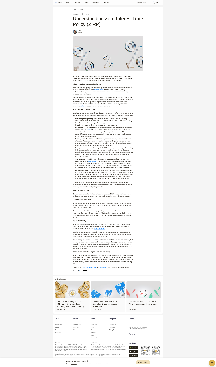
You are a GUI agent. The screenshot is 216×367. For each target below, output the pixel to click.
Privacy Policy (112, 330)
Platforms (57, 327)
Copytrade (106, 2)
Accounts (57, 322)
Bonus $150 (76, 322)
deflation (83, 106)
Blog (92, 327)
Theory (93, 335)
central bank (92, 161)
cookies (74, 364)
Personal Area (141, 2)
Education (94, 332)
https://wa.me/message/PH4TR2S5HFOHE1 (133, 322)
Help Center (112, 327)
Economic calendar (60, 330)
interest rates (98, 90)
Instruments (58, 324)
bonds (88, 130)
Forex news (94, 324)
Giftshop (75, 330)
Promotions (77, 2)
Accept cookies (143, 362)
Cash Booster (76, 324)
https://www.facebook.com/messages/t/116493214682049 (144, 322)
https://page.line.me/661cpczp (140, 322)
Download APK (133, 355)
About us (111, 322)
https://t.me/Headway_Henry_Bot (137, 322)
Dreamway (76, 327)
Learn (86, 2)
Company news (95, 330)
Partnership (95, 2)
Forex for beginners (96, 337)
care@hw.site (142, 328)
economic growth (99, 228)
